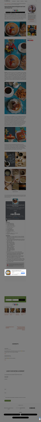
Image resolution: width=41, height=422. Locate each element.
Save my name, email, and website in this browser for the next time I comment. (15, 397)
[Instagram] (29, 40)
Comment (6, 379)
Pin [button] (15, 214)
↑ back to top (20, 405)
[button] (14, 210)
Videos (20, 417)
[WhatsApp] (17, 10)
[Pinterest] (16, 10)
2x (7, 220)
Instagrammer (31, 19)
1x (6, 220)
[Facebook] (14, 10)
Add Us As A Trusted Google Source (20, 12)
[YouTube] (32, 40)
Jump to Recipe (8, 12)
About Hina (22, 1)
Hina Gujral (16, 217)
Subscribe (26, 1)
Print (12, 214)
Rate (19, 214)
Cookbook (18, 1)
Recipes (12, 414)
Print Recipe (13, 12)
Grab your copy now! (31, 36)
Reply (5, 353)
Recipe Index (14, 1)
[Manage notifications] (39, 420)
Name (5, 389)
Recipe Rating (6, 376)
